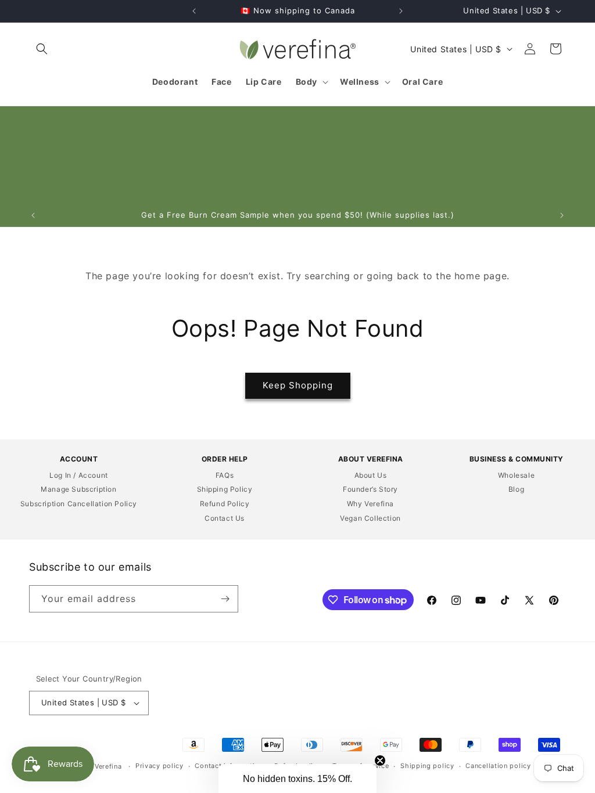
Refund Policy (225, 503)
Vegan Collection (370, 518)
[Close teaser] (380, 760)
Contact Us (225, 518)
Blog (516, 489)
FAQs (225, 475)
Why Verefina (370, 503)
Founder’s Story (370, 489)
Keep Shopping (298, 385)
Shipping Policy (225, 489)
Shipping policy (427, 766)
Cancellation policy (498, 766)
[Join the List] (225, 598)
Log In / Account (78, 475)
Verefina (108, 766)
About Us (370, 475)
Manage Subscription (78, 489)
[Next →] (401, 11)
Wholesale (516, 475)
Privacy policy (159, 766)
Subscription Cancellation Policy (78, 503)
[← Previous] (194, 11)
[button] (42, 49)
